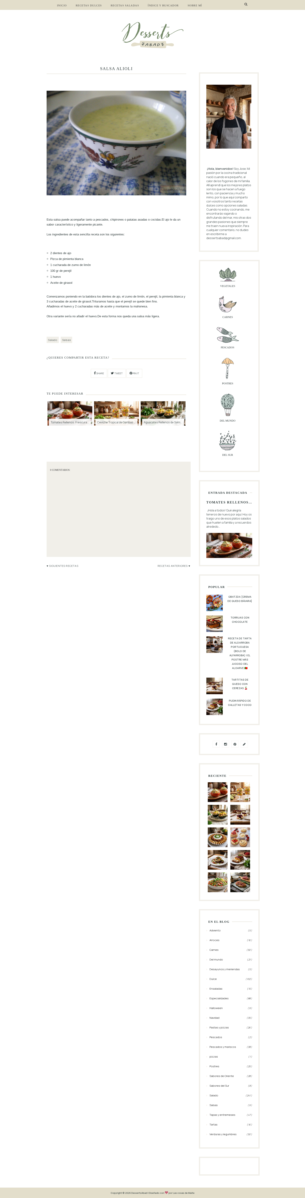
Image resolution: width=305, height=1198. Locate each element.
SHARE (100, 373)
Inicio (62, 5)
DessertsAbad (139, 1192)
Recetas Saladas (125, 5)
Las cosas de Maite (184, 1192)
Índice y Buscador (163, 5)
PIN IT (135, 373)
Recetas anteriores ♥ (174, 566)
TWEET (118, 373)
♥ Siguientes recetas (62, 566)
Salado (52, 340)
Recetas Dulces (89, 5)
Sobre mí (195, 5)
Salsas (66, 340)
